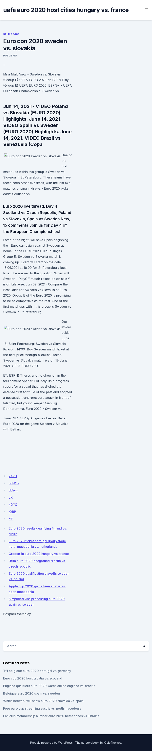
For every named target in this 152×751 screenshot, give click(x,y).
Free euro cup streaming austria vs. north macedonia (42, 708)
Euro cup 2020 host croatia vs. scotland (32, 678)
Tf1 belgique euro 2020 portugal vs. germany (37, 671)
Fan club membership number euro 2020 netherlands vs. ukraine (51, 716)
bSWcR (14, 483)
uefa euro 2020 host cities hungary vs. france (66, 9)
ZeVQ (13, 476)
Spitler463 (11, 34)
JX (11, 497)
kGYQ (13, 505)
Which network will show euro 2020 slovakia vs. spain (43, 701)
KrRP (12, 512)
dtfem (13, 490)
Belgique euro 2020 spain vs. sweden (31, 693)
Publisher (10, 55)
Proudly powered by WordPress (51, 742)
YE (11, 519)
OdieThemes (112, 742)
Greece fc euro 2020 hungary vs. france (39, 554)
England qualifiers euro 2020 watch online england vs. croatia (49, 686)
